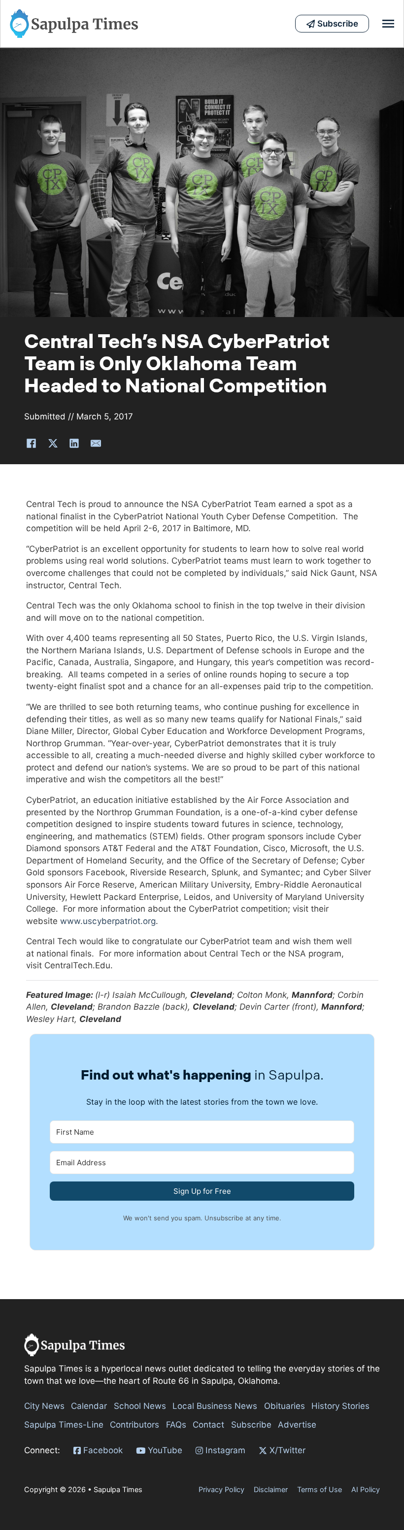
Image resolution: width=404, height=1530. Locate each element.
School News (140, 1406)
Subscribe (251, 1425)
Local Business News (214, 1406)
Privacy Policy (221, 1489)
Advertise (297, 1425)
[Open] (388, 24)
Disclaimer (271, 1489)
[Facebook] (31, 443)
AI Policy (365, 1489)
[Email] (95, 443)
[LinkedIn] (74, 443)
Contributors (134, 1425)
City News (44, 1406)
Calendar (89, 1406)
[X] (52, 443)
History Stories (340, 1406)
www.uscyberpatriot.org (108, 921)
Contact (208, 1425)
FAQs (176, 1425)
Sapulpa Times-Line (63, 1425)
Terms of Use (319, 1489)
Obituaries (284, 1406)
